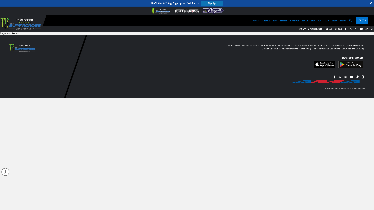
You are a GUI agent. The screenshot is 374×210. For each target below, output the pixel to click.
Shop (313, 20)
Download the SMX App (353, 49)
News (274, 20)
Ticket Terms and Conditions (326, 49)
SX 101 (326, 20)
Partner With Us (249, 46)
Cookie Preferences (355, 46)
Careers (229, 46)
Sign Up (211, 3)
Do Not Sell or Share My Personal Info (280, 49)
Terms (280, 46)
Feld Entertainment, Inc (340, 88)
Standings (294, 20)
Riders (255, 20)
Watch (305, 20)
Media (334, 20)
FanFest (328, 29)
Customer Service (267, 46)
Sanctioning (305, 49)
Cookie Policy (337, 46)
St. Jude (338, 29)
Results (283, 20)
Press (237, 46)
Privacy (288, 46)
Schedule (266, 20)
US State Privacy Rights (304, 46)
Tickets (362, 20)
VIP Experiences (315, 29)
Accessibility (323, 46)
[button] (187, 3)
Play (320, 20)
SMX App (302, 29)
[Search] (350, 20)
